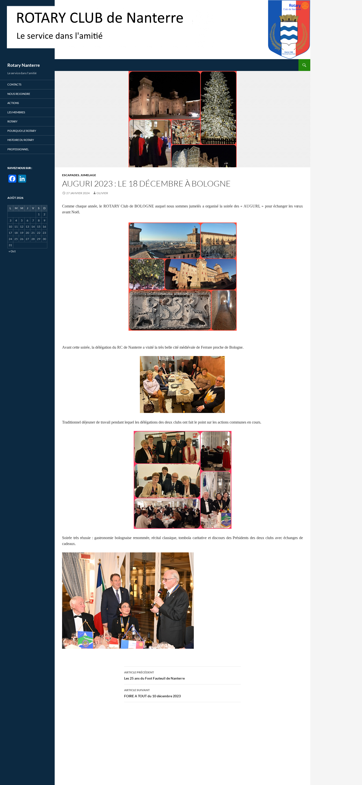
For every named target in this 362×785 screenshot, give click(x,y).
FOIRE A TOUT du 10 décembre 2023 (152, 693)
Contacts (14, 84)
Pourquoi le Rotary (21, 130)
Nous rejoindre (18, 93)
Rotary (12, 121)
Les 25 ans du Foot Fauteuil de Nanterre (154, 675)
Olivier (102, 193)
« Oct (12, 251)
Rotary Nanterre (23, 65)
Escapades (70, 175)
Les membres (16, 112)
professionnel (18, 149)
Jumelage (88, 175)
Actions (13, 102)
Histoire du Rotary (20, 139)
